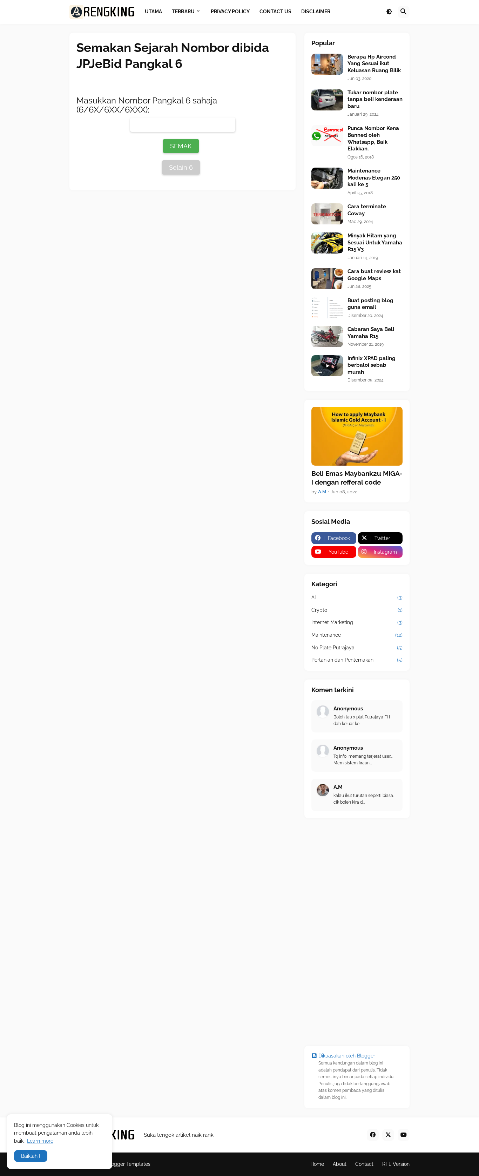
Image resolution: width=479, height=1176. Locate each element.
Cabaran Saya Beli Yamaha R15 (371, 332)
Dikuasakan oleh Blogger (346, 1056)
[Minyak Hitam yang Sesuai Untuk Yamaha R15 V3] (327, 243)
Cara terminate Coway (367, 210)
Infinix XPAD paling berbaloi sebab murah (372, 365)
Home (317, 1164)
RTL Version (396, 1164)
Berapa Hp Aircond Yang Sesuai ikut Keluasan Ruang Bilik (374, 64)
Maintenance (357, 635)
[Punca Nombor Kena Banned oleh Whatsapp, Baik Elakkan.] (327, 135)
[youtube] (404, 1135)
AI (357, 597)
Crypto (357, 610)
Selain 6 (181, 167)
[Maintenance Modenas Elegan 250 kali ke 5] (327, 178)
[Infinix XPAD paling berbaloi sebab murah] (327, 365)
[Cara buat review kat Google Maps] (327, 278)
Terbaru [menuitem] (183, 11)
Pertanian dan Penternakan (357, 660)
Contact (364, 1164)
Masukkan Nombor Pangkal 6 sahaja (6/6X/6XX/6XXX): (146, 105)
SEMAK (181, 146)
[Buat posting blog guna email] (327, 307)
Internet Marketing (357, 622)
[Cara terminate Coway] (327, 213)
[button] (389, 12)
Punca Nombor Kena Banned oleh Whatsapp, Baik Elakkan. (373, 138)
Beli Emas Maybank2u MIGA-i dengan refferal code (357, 477)
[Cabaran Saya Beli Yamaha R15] (327, 336)
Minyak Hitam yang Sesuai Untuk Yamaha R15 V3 (375, 242)
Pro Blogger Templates (123, 1164)
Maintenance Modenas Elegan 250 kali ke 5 (374, 178)
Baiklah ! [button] (30, 1156)
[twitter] (388, 1135)
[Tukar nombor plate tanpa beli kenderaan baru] (327, 99)
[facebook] (373, 1135)
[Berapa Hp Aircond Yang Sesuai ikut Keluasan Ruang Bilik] (327, 64)
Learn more (40, 1141)
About (339, 1164)
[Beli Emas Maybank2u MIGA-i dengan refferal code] (357, 436)
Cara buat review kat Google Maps (374, 275)
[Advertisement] (357, 932)
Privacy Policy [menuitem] (230, 11)
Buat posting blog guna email (370, 304)
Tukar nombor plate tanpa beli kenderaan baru (375, 99)
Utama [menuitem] (153, 11)
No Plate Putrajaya (357, 647)
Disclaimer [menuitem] (315, 11)
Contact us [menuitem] (275, 11)
